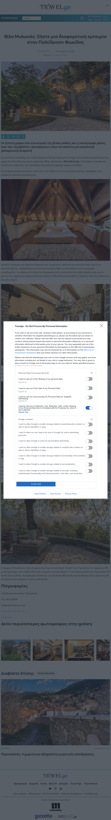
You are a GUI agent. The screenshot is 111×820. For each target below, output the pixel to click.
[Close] (102, 326)
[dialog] (55, 410)
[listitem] (55, 373)
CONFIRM (36, 484)
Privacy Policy (71, 494)
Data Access (55, 494)
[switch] (89, 379)
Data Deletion (40, 494)
